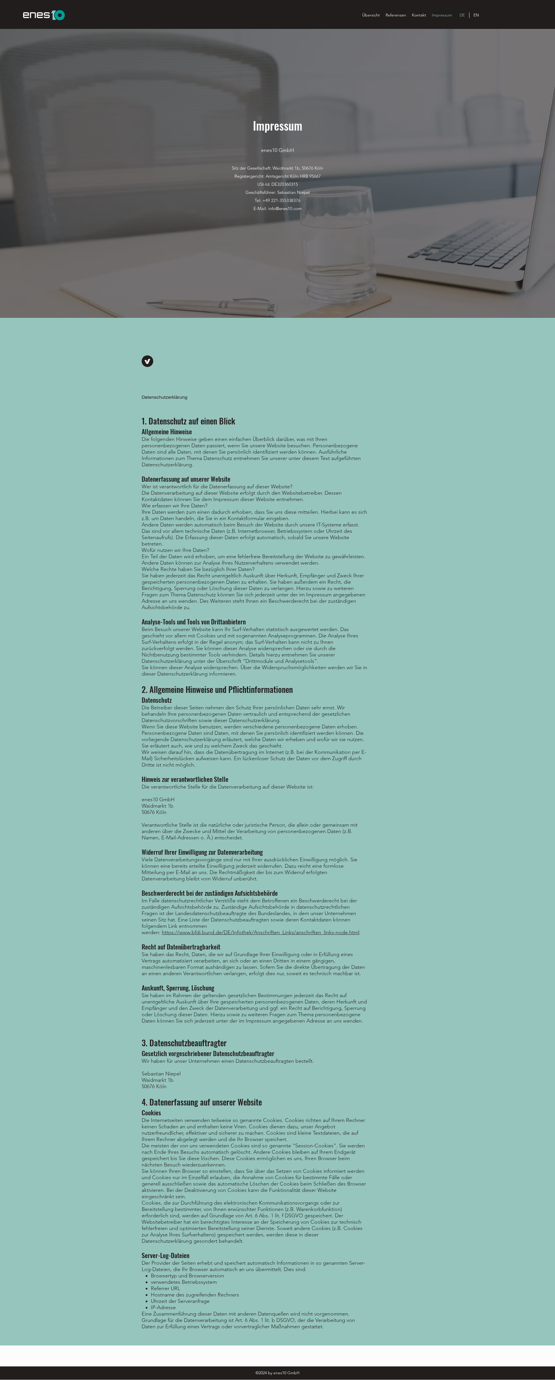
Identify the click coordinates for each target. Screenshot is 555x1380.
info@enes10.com (285, 208)
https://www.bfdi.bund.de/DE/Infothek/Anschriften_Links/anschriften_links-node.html (260, 932)
